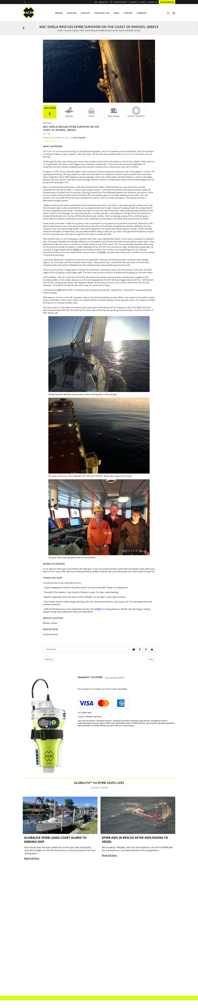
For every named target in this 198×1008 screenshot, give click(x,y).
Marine (89, 716)
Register (133, 2)
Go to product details (114, 677)
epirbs (149, 723)
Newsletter (102, 2)
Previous (49, 659)
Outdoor (72, 13)
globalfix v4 (88, 725)
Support (128, 13)
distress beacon (88, 720)
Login (142, 2)
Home (60, 30)
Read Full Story (31, 858)
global (155, 723)
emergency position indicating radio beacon (131, 720)
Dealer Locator (120, 2)
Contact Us (152, 2)
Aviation (85, 13)
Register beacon (167, 2)
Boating (47, 123)
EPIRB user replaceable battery (118, 723)
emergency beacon (104, 720)
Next (151, 659)
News (116, 13)
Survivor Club (102, 13)
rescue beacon (128, 725)
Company (141, 13)
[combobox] (24, 2)
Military (98, 716)
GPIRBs (103, 725)
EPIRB (76, 249)
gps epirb (110, 725)
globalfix (162, 723)
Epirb (102, 723)
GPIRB (96, 725)
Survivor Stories (71, 30)
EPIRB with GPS (138, 723)
